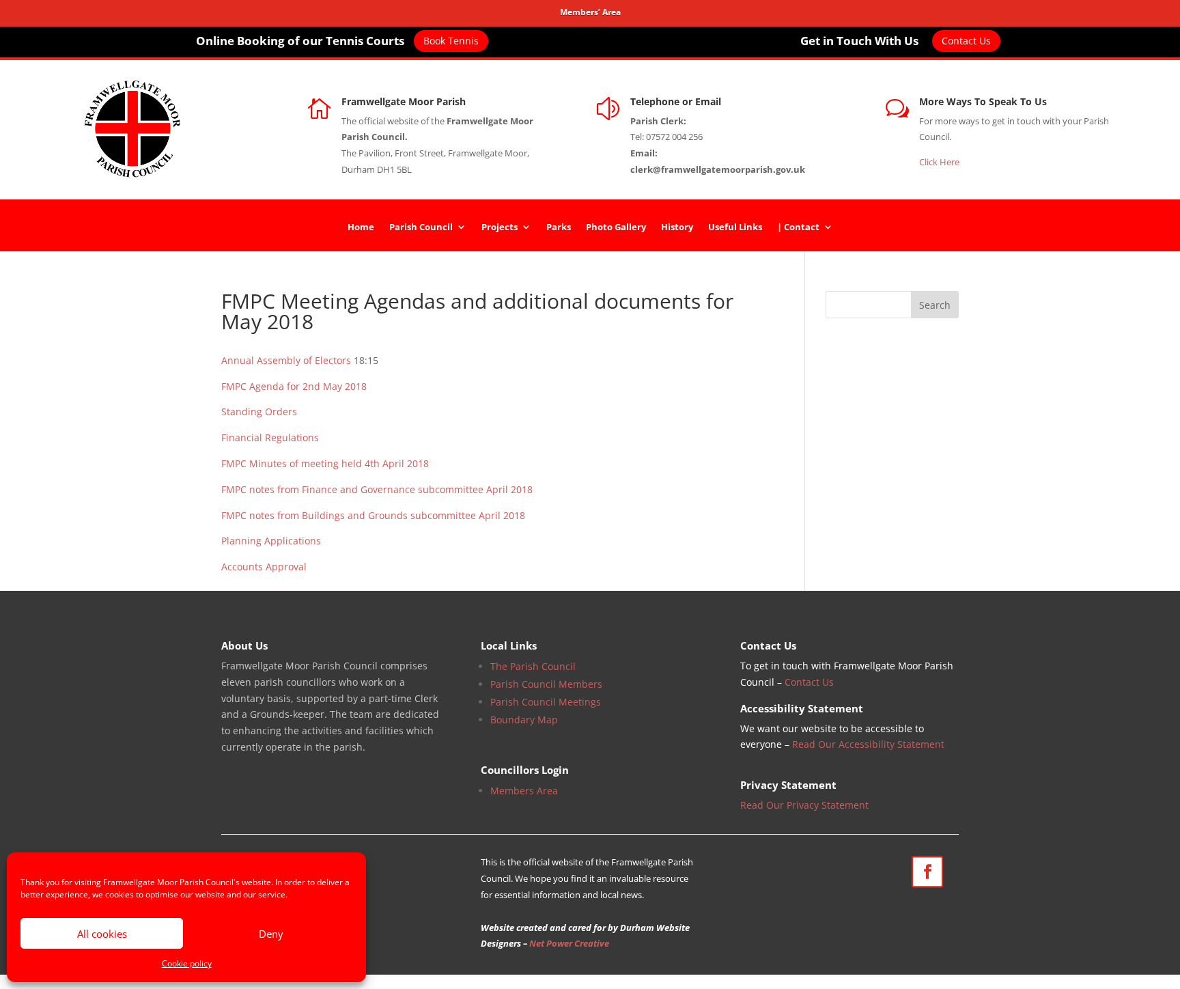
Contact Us (966, 40)
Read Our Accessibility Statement (868, 744)
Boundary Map (524, 719)
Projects (499, 227)
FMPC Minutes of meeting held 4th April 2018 (325, 463)
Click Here (939, 162)
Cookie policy (187, 963)
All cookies (102, 934)
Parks (558, 227)
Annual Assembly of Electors (286, 360)
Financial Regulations (270, 437)
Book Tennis (451, 40)
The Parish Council (533, 666)
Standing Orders (259, 411)
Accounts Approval (264, 566)
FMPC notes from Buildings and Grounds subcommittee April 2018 (373, 515)
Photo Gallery (616, 227)
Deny (271, 934)
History (677, 227)
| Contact (798, 227)
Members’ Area (590, 12)
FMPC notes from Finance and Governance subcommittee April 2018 (377, 489)
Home (361, 227)
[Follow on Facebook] (926, 871)
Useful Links (735, 227)
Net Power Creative (569, 943)
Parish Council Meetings (545, 701)
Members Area (524, 790)
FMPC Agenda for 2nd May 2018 (294, 386)
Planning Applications (271, 540)
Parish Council (421, 227)
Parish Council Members (546, 684)
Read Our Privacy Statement (804, 804)
